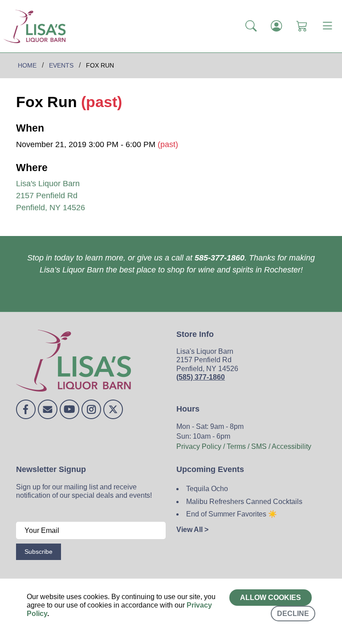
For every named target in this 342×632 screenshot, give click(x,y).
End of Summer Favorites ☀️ (231, 514)
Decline (293, 613)
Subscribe (38, 551)
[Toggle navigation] (327, 26)
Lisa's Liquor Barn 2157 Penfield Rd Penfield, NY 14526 (50, 195)
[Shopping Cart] (302, 26)
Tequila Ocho (207, 488)
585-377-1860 (219, 257)
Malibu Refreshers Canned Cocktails (244, 501)
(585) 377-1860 (200, 377)
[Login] (276, 26)
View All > (192, 529)
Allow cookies (270, 597)
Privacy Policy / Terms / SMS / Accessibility (243, 446)
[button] (251, 26)
